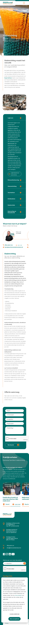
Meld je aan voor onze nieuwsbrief (12, 560)
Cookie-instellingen (14, 614)
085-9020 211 (9, 245)
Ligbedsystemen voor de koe (15, 173)
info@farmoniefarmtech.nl (14, 548)
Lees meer (17, 504)
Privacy (6, 623)
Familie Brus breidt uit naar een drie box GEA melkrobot (10, 499)
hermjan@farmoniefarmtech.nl (14, 247)
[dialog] (14, 600)
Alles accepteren (14, 618)
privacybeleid (18, 595)
